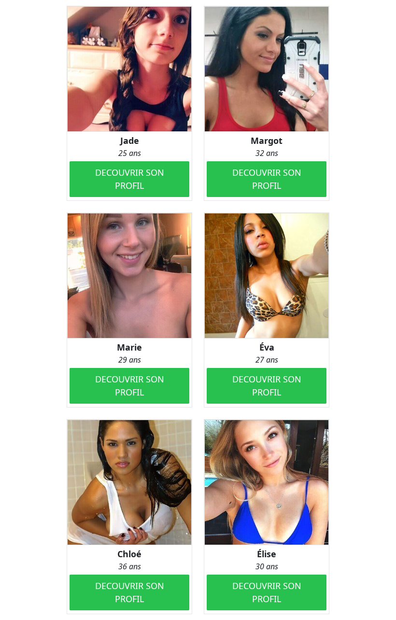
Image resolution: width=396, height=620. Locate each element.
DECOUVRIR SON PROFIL (129, 179)
